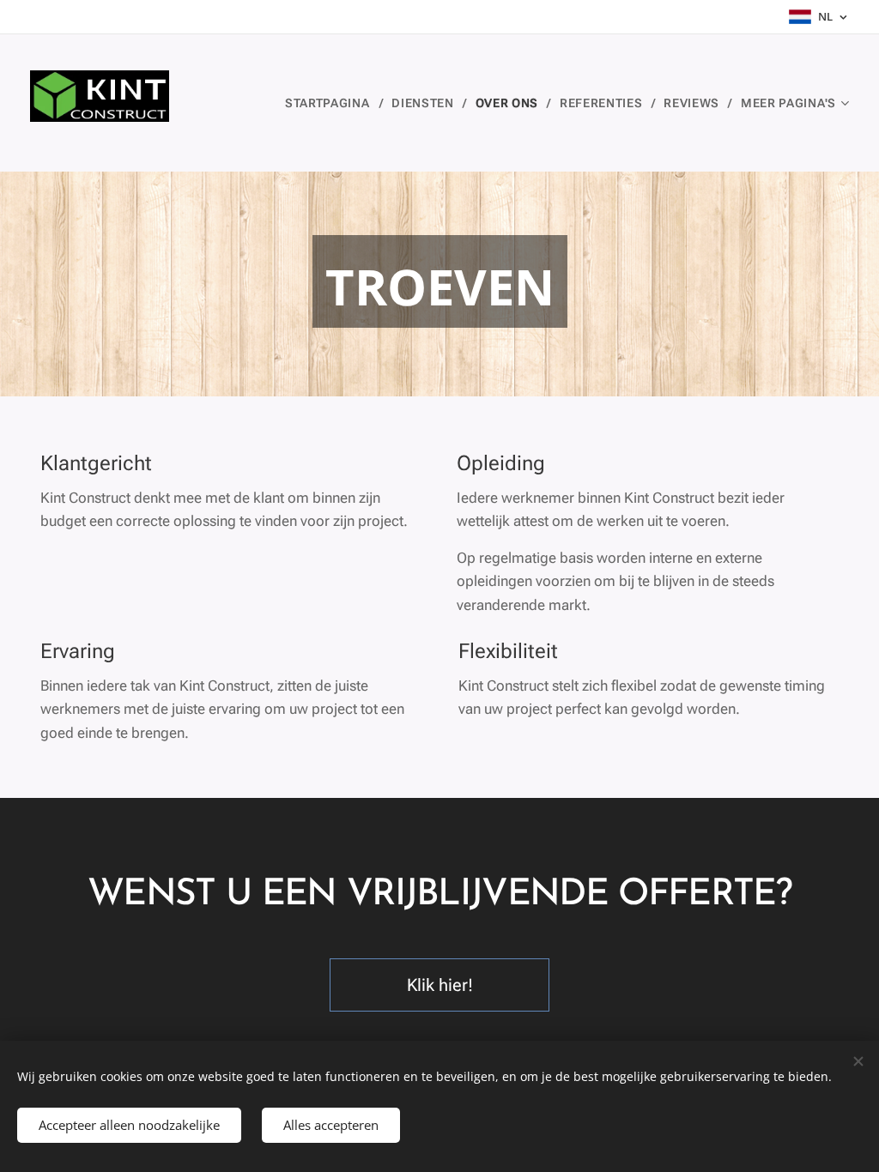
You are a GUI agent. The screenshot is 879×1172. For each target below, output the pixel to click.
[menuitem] (332, 103)
